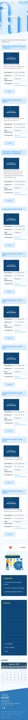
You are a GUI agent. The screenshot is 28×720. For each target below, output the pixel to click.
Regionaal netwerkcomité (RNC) (11, 101)
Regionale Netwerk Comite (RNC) (12, 440)
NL (6, 8)
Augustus (12, 664)
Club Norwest (9, 644)
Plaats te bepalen (9, 647)
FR (4, 8)
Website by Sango (6, 717)
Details (9, 91)
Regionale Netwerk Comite (12, 209)
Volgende (22, 547)
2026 (17, 664)
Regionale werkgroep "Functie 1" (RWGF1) (13, 47)
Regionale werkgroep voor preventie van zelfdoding (12, 152)
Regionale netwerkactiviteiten (20, 84)
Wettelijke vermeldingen (14, 714)
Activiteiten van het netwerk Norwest (12, 583)
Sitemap (3, 714)
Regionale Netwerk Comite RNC (12, 254)
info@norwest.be (9, 705)
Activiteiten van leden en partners (14, 588)
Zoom (6, 651)
